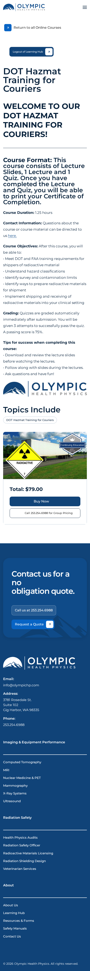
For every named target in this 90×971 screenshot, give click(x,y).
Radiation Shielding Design (24, 861)
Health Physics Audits (20, 837)
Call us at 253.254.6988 (34, 610)
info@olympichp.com (21, 685)
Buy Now (41, 501)
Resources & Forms (18, 921)
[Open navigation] (85, 7)
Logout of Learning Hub (28, 51)
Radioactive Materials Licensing (28, 853)
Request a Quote (29, 624)
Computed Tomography (22, 762)
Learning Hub (14, 913)
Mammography (15, 786)
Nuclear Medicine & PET (22, 778)
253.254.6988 (13, 725)
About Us (10, 905)
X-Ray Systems (15, 793)
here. (12, 235)
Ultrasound (12, 801)
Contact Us (12, 936)
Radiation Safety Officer (21, 845)
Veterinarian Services (19, 869)
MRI (6, 770)
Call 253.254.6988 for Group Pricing (49, 513)
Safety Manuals (15, 928)
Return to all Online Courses (37, 28)
